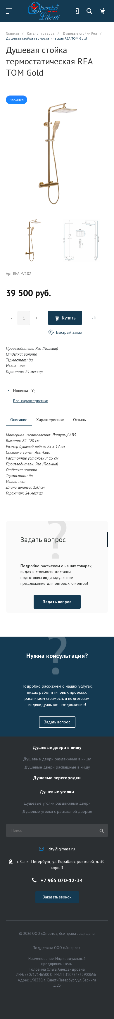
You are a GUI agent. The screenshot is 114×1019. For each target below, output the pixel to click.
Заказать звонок (57, 897)
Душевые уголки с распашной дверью (57, 811)
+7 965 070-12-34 (61, 880)
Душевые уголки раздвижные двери (57, 803)
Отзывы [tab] (80, 419)
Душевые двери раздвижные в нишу (57, 759)
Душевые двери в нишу (57, 747)
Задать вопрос (57, 601)
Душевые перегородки (57, 778)
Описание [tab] (18, 419)
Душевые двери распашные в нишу (57, 767)
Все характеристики (30, 400)
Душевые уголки (57, 792)
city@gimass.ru (62, 849)
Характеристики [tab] (50, 419)
